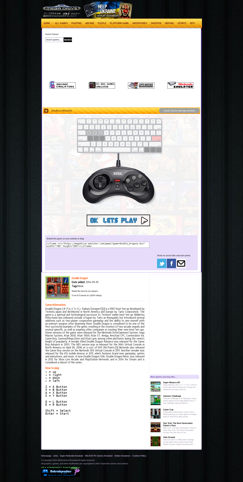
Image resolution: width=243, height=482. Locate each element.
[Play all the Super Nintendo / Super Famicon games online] (141, 88)
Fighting (76, 23)
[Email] (181, 267)
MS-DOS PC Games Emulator (99, 456)
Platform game (119, 23)
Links (55, 456)
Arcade (89, 23)
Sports (182, 23)
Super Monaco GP (171, 382)
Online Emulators (122, 456)
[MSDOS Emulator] (102, 88)
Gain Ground (169, 437)
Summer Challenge (172, 396)
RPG (192, 23)
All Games (61, 23)
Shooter (156, 23)
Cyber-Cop (168, 410)
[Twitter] (161, 267)
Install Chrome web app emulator (179, 110)
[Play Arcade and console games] (62, 88)
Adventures (139, 23)
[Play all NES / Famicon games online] (180, 88)
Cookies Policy (139, 456)
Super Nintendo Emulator (71, 456)
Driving (169, 23)
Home (47, 23)
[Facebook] (171, 267)
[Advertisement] (23, 84)
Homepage (46, 456)
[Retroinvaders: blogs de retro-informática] (60, 476)
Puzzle (102, 23)
